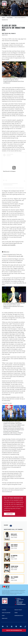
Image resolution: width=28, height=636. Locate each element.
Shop (3, 615)
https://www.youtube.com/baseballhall (20, 626)
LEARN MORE (9, 513)
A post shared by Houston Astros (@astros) (14, 187)
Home (3, 17)
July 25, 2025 (20, 256)
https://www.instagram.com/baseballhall (16, 626)
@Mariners (6, 251)
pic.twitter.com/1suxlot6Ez (8, 245)
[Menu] (24, 3)
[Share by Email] (11, 526)
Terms (16, 612)
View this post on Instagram (9, 171)
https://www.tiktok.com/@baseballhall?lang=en (25, 626)
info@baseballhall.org (21, 604)
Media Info (4, 618)
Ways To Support (6, 612)
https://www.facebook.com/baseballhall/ (11, 626)
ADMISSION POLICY (19, 615)
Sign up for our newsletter (14, 630)
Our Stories (10, 17)
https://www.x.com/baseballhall (7, 626)
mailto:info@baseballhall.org (3, 626)
